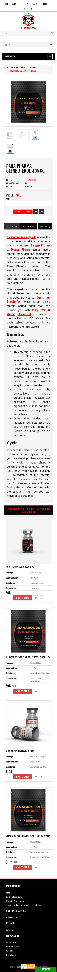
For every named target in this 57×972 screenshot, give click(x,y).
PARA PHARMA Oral (28, 67)
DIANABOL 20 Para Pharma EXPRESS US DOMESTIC (28, 657)
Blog (8, 892)
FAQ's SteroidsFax (14, 897)
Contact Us (11, 917)
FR (7, 3)
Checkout (28, 8)
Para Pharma (30, 180)
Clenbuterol (24, 314)
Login (45, 3)
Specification (29, 226)
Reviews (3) (45, 226)
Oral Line (15, 67)
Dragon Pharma (20, 249)
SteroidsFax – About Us (17, 901)
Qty (8, 198)
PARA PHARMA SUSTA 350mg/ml (20, 566)
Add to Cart (22, 211)
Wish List (10, 950)
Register (36, 3)
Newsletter (11, 955)
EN (15, 3)
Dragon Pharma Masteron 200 (20, 750)
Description (12, 226)
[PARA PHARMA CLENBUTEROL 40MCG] (28, 102)
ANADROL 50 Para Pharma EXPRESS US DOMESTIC (28, 836)
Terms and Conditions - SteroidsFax (23, 905)
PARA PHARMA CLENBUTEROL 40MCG (22, 70)
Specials (10, 930)
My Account (12, 942)
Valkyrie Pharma (40, 245)
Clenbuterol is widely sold (21, 237)
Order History (12, 946)
